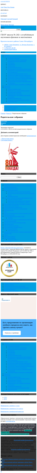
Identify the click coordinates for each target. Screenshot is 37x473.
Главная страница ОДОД (15, 199)
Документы (11, 63)
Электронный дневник (14, 92)
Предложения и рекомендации (13, 227)
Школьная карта (12, 101)
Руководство (11, 66)
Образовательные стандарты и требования (20, 84)
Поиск (2, 28)
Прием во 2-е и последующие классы (18, 90)
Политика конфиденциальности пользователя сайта (15, 434)
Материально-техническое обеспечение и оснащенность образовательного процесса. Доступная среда (20, 70)
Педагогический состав (14, 67)
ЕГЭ (5, 399)
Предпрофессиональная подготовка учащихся (17, 204)
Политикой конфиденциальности (23, 440)
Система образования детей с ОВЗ (14, 216)
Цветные (11, 24)
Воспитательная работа (11, 190)
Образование (11, 64)
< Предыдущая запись (7, 138)
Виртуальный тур (13, 230)
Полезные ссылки (9, 215)
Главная (6, 55)
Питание (6, 110)
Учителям (7, 103)
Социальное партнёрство (11, 205)
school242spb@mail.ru (10, 49)
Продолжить (28, 430)
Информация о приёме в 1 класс (10, 405)
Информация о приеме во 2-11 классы (12, 408)
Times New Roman (9, 7)
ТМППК (10, 218)
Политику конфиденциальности (20, 449)
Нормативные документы (11, 283)
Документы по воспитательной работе (19, 191)
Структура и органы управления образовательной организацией (17, 60)
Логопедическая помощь (11, 225)
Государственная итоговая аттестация (15, 106)
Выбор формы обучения (11, 291)
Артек (6, 235)
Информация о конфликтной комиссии (12, 411)
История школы (8, 184)
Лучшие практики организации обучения (16, 287)
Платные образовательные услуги (18, 73)
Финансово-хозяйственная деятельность (19, 75)
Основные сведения (13, 58)
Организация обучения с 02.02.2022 (14, 286)
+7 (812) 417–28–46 (9, 48)
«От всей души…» (13, 239)
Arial (2, 7)
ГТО (5, 212)
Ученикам (7, 86)
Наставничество (9, 210)
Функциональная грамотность (13, 207)
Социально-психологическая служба (18, 100)
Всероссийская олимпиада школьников (15, 208)
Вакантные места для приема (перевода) (19, 77)
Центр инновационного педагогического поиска (18, 213)
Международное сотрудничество (17, 80)
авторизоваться (31, 135)
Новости (3, 123)
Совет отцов (7, 241)
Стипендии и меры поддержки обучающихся (21, 78)
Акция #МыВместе (9, 289)
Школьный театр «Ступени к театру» (19, 202)
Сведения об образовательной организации (17, 56)
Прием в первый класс (14, 89)
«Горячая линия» (9, 284)
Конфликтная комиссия (14, 98)
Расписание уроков (9, 109)
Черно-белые (4, 24)
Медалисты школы (9, 236)
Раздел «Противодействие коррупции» (12, 247)
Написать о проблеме (12, 333)
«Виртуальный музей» (10, 229)
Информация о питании (15, 93)
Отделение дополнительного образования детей (18, 198)
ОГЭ (5, 397)
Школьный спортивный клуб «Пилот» (19, 201)
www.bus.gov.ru (10, 421)
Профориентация (13, 196)
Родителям (7, 87)
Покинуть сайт (5, 432)
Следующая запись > (7, 140)
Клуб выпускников (9, 238)
